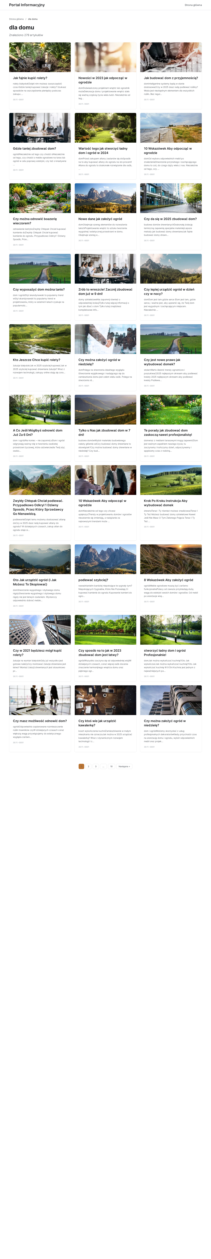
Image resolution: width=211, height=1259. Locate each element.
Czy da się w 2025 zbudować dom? (170, 219)
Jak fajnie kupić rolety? (30, 78)
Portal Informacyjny (27, 5)
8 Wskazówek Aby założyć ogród (168, 580)
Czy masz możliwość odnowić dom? (40, 721)
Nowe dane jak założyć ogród (100, 219)
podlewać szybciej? (93, 580)
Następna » (124, 766)
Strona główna (193, 4)
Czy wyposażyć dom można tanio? (39, 289)
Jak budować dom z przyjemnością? (171, 78)
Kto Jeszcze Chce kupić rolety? (36, 360)
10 (111, 766)
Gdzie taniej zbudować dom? (34, 148)
